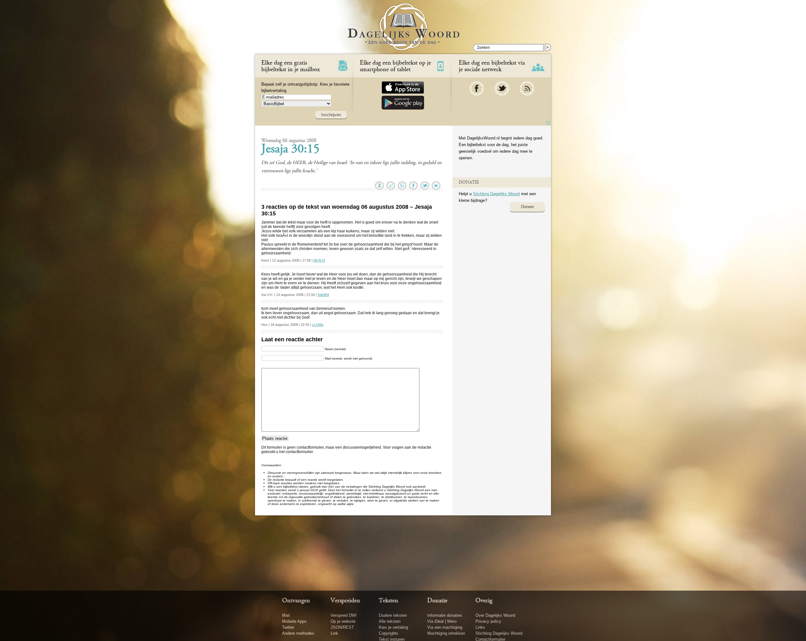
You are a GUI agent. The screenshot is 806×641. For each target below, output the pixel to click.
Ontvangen (296, 601)
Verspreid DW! (344, 615)
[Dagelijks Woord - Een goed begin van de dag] (403, 31)
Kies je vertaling (393, 627)
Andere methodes (298, 633)
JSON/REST (342, 627)
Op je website (343, 621)
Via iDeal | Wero (442, 621)
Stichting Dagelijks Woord (496, 193)
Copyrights (388, 633)
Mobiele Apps (294, 621)
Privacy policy (488, 621)
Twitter (288, 627)
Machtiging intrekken (446, 633)
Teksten (388, 601)
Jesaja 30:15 (290, 149)
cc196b (317, 324)
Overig (483, 601)
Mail (286, 615)
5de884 (323, 295)
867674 (319, 260)
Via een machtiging (444, 627)
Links (480, 627)
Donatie (437, 601)
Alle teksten (389, 621)
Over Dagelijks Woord (495, 615)
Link (334, 633)
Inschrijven (331, 114)
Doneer (527, 206)
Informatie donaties (444, 615)
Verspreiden (345, 601)
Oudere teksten (393, 615)
